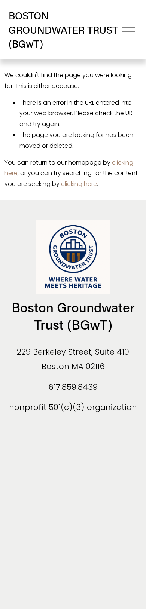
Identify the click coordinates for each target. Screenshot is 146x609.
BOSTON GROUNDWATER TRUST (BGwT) (63, 29)
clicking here (79, 184)
